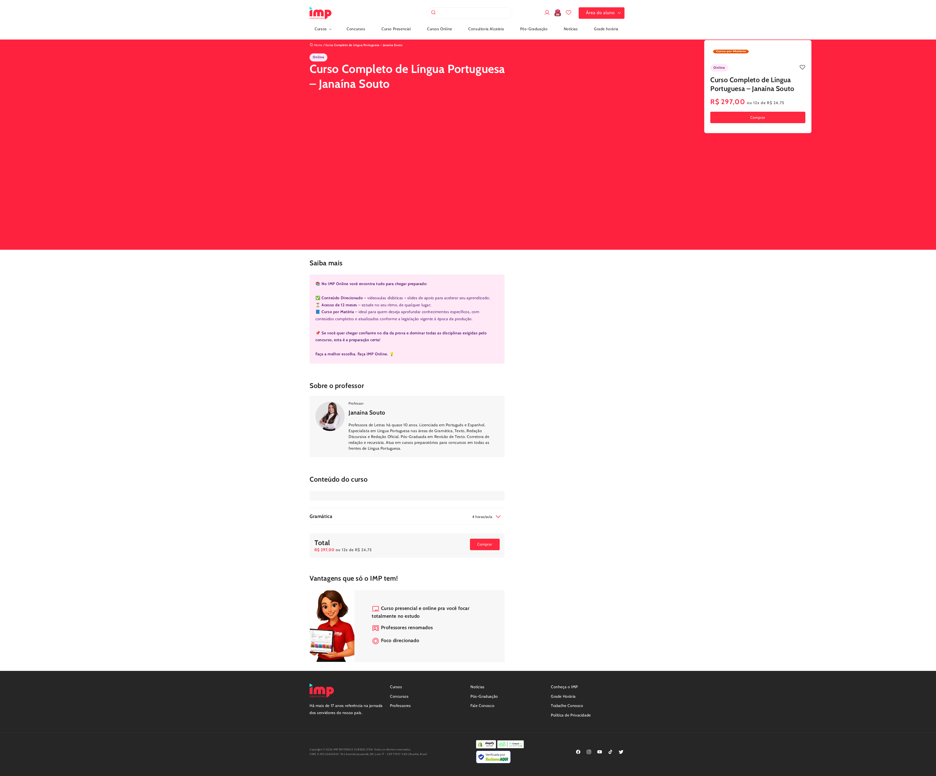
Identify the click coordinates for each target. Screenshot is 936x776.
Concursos (399, 696)
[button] (322, 29)
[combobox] (469, 13)
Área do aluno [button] (600, 12)
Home (317, 45)
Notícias (477, 687)
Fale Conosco (482, 705)
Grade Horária (563, 696)
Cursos (396, 687)
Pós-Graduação (484, 696)
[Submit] (433, 13)
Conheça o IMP (564, 687)
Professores (400, 705)
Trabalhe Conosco (567, 705)
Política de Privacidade (571, 715)
